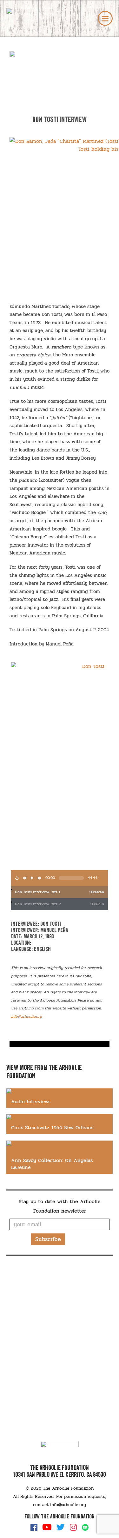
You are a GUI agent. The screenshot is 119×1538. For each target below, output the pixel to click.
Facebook (33, 1527)
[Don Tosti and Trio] (59, 1043)
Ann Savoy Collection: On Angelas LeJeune (52, 1163)
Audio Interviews (30, 1101)
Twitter (60, 1527)
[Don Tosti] (59, 1045)
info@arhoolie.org (68, 1504)
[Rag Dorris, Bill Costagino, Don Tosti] (59, 1041)
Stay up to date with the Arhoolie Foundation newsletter (60, 1206)
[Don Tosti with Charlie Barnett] (59, 1046)
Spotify (85, 1527)
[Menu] (105, 18)
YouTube (47, 1527)
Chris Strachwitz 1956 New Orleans (52, 1127)
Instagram (73, 1527)
